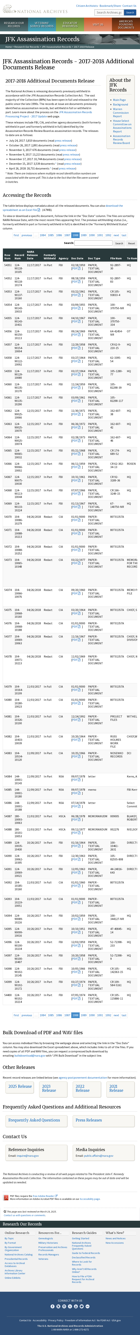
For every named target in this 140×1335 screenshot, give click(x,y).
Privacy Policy (55, 1320)
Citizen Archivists (87, 6)
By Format (10, 1242)
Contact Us (129, 6)
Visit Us (98, 24)
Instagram (64, 1306)
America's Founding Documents (126, 24)
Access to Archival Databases (15, 1264)
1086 (59, 235)
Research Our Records (14, 24)
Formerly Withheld (50, 256)
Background (120, 104)
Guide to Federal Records (86, 1253)
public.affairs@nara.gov (98, 1155)
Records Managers (48, 1254)
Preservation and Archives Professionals (52, 1248)
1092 (108, 235)
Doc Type (94, 258)
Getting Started (80, 1238)
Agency (63, 258)
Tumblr (70, 1306)
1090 (92, 235)
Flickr (87, 1306)
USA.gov (116, 1320)
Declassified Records (84, 1257)
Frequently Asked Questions (34, 1120)
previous (27, 235)
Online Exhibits (13, 1277)
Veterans (43, 1259)
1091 (100, 235)
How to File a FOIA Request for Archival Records (83, 1279)
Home (8, 46)
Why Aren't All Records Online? (84, 1270)
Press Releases (89, 1120)
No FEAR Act (103, 1320)
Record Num (19, 256)
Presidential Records (16, 1259)
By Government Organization (13, 1248)
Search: (69, 243)
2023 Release (49, 1088)
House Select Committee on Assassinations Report (122, 126)
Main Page (119, 100)
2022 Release (83, 1088)
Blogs (81, 1306)
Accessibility (40, 1320)
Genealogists (45, 1238)
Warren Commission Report (121, 112)
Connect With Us (70, 1300)
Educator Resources (70, 24)
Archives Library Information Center (15, 1272)
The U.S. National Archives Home (35, 9)
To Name (133, 258)
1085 (51, 235)
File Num (116, 258)
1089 (84, 235)
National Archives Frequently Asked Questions (81, 1245)
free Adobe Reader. (44, 1196)
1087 (67, 235)
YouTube (76, 1306)
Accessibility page (90, 1199)
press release (63, 140)
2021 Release (116, 1088)
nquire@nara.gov (28, 1155)
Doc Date (77, 258)
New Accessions (115, 1242)
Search (130, 12)
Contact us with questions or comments (24, 1215)
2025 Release (20, 1086)
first (16, 235)
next (116, 235)
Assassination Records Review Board (121, 139)
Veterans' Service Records (42, 24)
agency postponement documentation (83, 1077)
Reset (131, 243)
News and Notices (116, 1238)
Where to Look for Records (82, 1263)
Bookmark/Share (110, 6)
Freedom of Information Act (80, 1320)
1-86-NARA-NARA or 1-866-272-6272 (70, 1329)
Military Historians (48, 1242)
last (124, 235)
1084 (43, 235)
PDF (74, 268)
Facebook (52, 1306)
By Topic (9, 1238)
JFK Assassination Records (56, 46)
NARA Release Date (32, 255)
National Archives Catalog (19, 1254)
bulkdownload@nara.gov (29, 1055)
